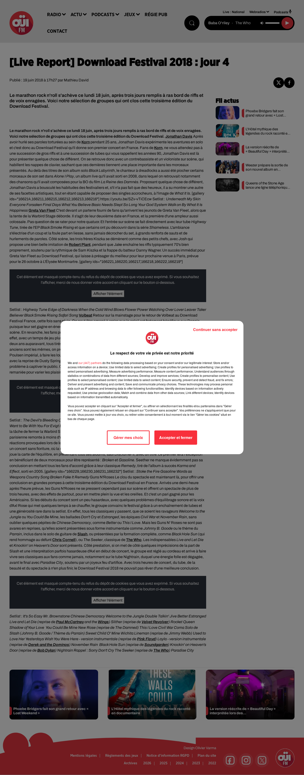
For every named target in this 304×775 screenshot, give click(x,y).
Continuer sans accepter (215, 329)
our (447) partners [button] (90, 363)
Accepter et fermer (175, 437)
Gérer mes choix (128, 437)
